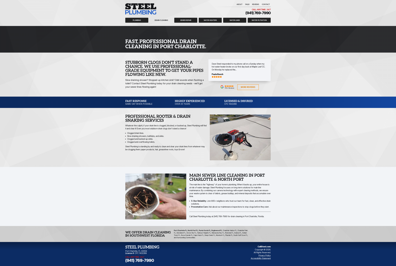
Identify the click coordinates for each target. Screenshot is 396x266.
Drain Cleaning (161, 20)
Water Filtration (259, 20)
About (239, 4)
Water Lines (235, 20)
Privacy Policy (264, 255)
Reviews (255, 4)
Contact (266, 4)
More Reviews (248, 87)
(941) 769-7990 (220, 216)
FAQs (247, 4)
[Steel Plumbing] (140, 8)
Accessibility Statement (261, 258)
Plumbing (137, 20)
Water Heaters (210, 20)
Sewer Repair (185, 20)
